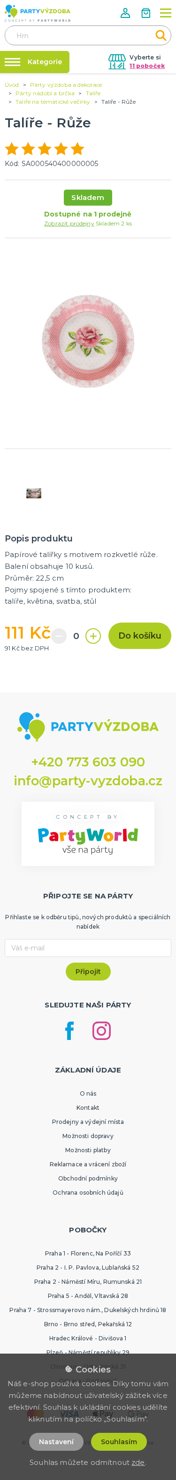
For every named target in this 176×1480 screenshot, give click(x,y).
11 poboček (147, 65)
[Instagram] (101, 1031)
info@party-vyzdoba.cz (88, 781)
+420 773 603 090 (88, 762)
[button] (126, 13)
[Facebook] (69, 1031)
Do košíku (139, 636)
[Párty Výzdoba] (37, 13)
